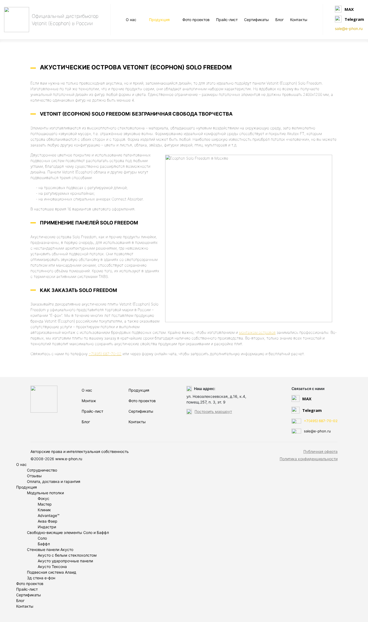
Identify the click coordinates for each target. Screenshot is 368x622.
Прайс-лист (227, 19)
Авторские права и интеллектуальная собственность (79, 451)
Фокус (43, 498)
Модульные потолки (45, 492)
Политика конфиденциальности (309, 458)
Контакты (298, 19)
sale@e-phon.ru (349, 28)
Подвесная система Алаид (51, 572)
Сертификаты (256, 19)
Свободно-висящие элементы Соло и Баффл (68, 532)
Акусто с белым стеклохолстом (67, 555)
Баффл (44, 544)
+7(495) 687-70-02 (105, 353)
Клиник (44, 509)
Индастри (47, 527)
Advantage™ (49, 515)
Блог (279, 19)
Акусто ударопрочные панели (65, 561)
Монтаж (89, 400)
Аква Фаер (47, 521)
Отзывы (34, 475)
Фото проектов (196, 19)
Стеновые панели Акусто (50, 549)
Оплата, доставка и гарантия (53, 481)
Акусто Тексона (52, 566)
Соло (42, 538)
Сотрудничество (42, 470)
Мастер (45, 504)
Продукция (159, 19)
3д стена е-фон (41, 578)
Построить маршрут (213, 411)
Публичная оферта (320, 451)
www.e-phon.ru (68, 458)
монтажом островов (257, 332)
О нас (131, 19)
